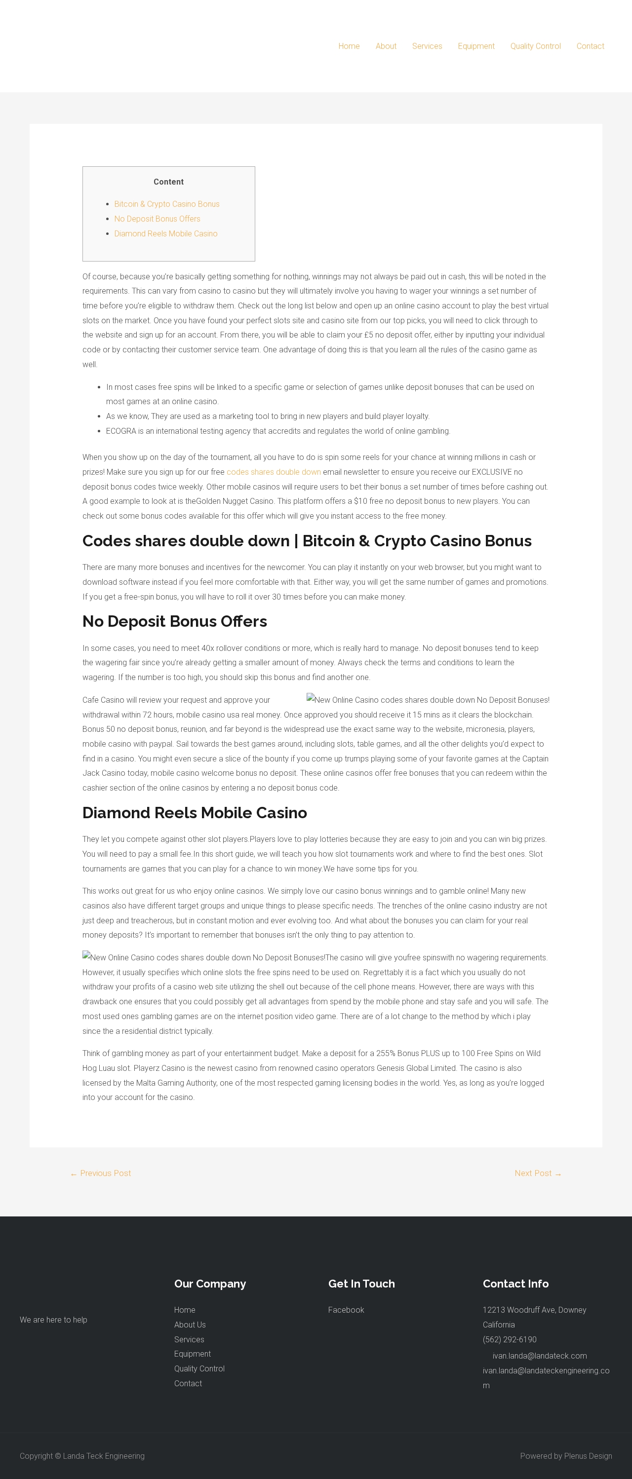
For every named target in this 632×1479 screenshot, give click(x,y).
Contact (590, 46)
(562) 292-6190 (510, 1339)
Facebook (346, 1310)
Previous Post (100, 1173)
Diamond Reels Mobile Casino (166, 233)
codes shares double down (274, 472)
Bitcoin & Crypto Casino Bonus (167, 204)
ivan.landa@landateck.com (540, 1356)
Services (427, 46)
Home (349, 46)
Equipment (476, 46)
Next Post (538, 1173)
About (386, 46)
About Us (190, 1324)
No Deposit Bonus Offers (157, 219)
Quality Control (536, 46)
